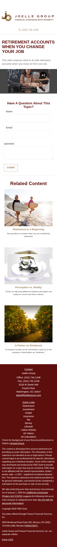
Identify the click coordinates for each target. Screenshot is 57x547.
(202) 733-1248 (30, 29)
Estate (28, 413)
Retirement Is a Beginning (28, 229)
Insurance (28, 416)
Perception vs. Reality (28, 287)
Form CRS (7, 539)
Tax (28, 419)
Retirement (28, 406)
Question (9, 143)
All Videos (28, 433)
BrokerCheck (17, 443)
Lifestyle (28, 426)
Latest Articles (28, 430)
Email (9, 127)
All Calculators (28, 436)
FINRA (28, 525)
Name (9, 111)
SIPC (35, 525)
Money (28, 423)
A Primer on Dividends (28, 345)
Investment (28, 409)
